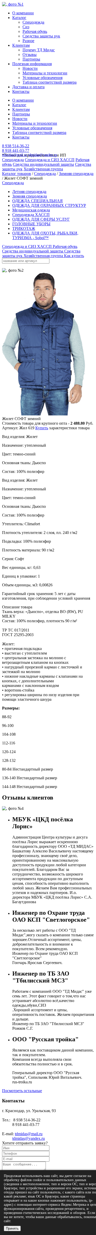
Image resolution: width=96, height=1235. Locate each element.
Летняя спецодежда (29, 191)
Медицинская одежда (31, 210)
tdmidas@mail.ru (14, 155)
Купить (41, 428)
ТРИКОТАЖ (23, 228)
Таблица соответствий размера (50, 82)
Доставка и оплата (28, 87)
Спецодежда (33, 22)
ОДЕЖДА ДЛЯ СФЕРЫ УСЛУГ (41, 219)
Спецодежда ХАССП (31, 214)
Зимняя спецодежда (76, 173)
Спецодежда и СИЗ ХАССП (49, 160)
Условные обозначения (42, 77)
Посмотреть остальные (22, 1090)
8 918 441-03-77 (15, 150)
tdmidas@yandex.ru (42, 155)
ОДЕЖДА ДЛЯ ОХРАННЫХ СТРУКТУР (49, 205)
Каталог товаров (16, 173)
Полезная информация (32, 64)
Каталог (19, 17)
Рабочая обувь (35, 31)
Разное (28, 40)
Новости (30, 68)
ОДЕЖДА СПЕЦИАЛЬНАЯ (37, 201)
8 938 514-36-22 (15, 146)
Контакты (20, 91)
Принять (12, 1228)
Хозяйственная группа (43, 169)
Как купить (74, 256)
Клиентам (21, 45)
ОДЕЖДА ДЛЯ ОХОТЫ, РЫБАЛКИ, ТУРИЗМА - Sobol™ (45, 235)
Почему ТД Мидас (39, 50)
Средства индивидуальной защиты (43, 164)
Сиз (26, 27)
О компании (23, 13)
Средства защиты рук (41, 36)
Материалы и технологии (45, 73)
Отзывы (30, 54)
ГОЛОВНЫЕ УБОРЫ (31, 224)
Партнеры (31, 59)
